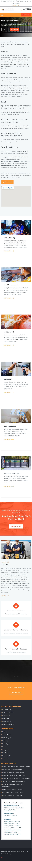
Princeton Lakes (6, 756)
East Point (5, 753)
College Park (5, 750)
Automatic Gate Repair (8, 724)
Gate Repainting (6, 721)
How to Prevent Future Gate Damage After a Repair (16, 766)
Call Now (5, 29)
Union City (5, 744)
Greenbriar (5, 759)
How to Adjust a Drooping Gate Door (12, 789)
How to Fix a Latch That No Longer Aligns (13, 775)
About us (3, 596)
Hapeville (4, 747)
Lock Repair (5, 718)
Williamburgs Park (7, 738)
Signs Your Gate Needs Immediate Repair (13, 781)
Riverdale (4, 732)
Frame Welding (6, 709)
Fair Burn (4, 741)
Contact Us (16, 5)
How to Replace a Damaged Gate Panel (13, 772)
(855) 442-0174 (27, 10)
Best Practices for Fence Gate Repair (12, 769)
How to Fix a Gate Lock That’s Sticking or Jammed (16, 778)
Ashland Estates (6, 735)
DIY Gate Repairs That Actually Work (12, 795)
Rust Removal (6, 715)
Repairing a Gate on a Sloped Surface (12, 792)
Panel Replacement (7, 712)
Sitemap (9, 854)
